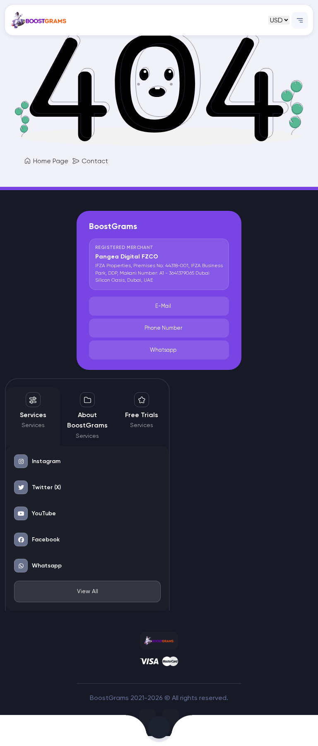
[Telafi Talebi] (106, 730)
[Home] (35, 730)
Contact (94, 161)
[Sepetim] (159, 730)
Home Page (49, 161)
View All (87, 591)
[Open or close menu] (300, 20)
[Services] (212, 730)
